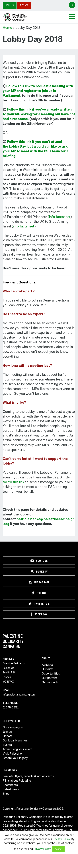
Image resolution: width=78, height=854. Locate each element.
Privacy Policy (61, 839)
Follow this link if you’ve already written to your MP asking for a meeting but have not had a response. (39, 114)
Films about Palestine (17, 780)
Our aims (48, 669)
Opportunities (51, 673)
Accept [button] (58, 848)
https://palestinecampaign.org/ (19, 17)
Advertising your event (17, 749)
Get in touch (50, 682)
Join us (9, 5)
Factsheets (10, 785)
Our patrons (50, 678)
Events (7, 745)
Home (7, 28)
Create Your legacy (15, 758)
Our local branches (15, 740)
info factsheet (59, 217)
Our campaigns (13, 727)
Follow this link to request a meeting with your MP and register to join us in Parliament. (38, 91)
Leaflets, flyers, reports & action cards (28, 776)
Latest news (11, 789)
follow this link (13, 482)
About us (48, 664)
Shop (6, 793)
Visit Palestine (12, 753)
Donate (24, 5)
